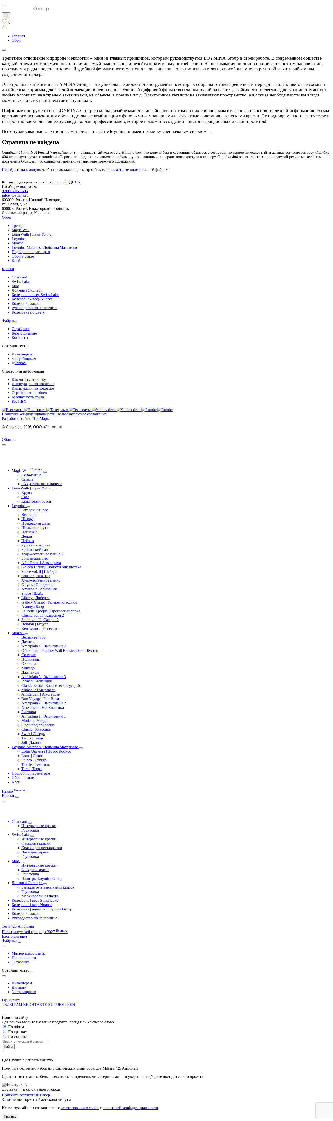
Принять (10, 1116)
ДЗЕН (70, 1004)
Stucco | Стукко (34, 760)
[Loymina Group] (25, 10)
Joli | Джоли (31, 742)
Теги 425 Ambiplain (18, 926)
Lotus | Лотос (32, 756)
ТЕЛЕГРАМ (12, 1004)
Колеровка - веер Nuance (32, 299)
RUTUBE (56, 1004)
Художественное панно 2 (42, 554)
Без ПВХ (19, 401)
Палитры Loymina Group (41, 878)
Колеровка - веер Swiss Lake (35, 295)
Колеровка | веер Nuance (32, 905)
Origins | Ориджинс (37, 585)
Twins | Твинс (32, 738)
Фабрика (9, 320)
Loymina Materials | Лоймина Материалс (45, 247)
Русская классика (35, 545)
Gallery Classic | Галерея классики (49, 602)
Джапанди (30, 672)
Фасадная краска (35, 870)
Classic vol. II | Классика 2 (42, 615)
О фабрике (20, 329)
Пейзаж (27, 541)
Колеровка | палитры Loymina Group (42, 909)
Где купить (11, 1000)
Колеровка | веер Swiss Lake (35, 900)
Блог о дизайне (24, 333)
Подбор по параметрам (31, 252)
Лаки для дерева (35, 852)
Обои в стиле (23, 256)
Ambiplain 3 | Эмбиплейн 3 (43, 677)
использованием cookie (80, 1108)
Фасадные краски (36, 843)
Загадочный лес (34, 510)
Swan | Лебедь (33, 734)
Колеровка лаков (25, 303)
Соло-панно (31, 475)
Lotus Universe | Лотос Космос (46, 751)
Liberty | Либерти (35, 598)
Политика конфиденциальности (28, 414)
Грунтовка (30, 830)
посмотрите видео (124, 169)
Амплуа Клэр (32, 606)
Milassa (17, 243)
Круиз (26, 492)
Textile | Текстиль (35, 764)
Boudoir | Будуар (34, 624)
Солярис (28, 655)
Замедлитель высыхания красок (47, 887)
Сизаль (27, 479)
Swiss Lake (20, 281)
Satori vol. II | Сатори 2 (40, 620)
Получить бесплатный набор (26, 1095)
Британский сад (34, 549)
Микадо (28, 668)
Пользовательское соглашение (81, 414)
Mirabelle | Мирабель (38, 690)
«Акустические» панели (41, 484)
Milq (15, 286)
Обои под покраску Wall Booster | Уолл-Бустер (59, 650)
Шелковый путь (34, 528)
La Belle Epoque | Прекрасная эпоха (50, 611)
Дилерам (19, 363)
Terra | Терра (31, 769)
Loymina (19, 239)
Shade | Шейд (32, 593)
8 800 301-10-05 (15, 191)
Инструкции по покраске (33, 388)
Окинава (28, 663)
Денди (26, 536)
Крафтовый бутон (36, 501)
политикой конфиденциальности (130, 1108)
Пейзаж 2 (29, 532)
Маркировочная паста (39, 896)
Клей (16, 261)
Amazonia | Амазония (39, 589)
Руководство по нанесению (34, 308)
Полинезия (30, 659)
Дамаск (27, 642)
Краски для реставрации (41, 848)
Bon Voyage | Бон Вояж (40, 699)
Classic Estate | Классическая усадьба (51, 685)
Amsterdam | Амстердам (40, 694)
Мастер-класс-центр (28, 953)
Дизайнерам (22, 354)
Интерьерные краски (38, 826)
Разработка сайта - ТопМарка (26, 418)
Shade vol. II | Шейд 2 (39, 571)
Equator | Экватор (35, 576)
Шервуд (27, 519)
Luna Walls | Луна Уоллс (31, 234)
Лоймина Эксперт (27, 290)
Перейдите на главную (21, 169)
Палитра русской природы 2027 (35, 932)
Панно (14, 791)
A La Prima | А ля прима (41, 563)
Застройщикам (24, 358)
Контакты (20, 337)
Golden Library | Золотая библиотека (51, 567)
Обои (6, 217)
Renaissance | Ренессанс (40, 628)
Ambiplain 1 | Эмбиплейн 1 (43, 716)
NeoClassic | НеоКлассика (42, 707)
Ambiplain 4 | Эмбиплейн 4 (43, 646)
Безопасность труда (28, 397)
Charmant (19, 277)
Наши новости (24, 958)
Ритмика (28, 712)
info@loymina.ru (15, 195)
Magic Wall (20, 230)
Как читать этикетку (29, 379)
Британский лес (34, 558)
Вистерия (29, 514)
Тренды (18, 225)
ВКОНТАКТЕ (35, 1004)
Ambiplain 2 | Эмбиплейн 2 (43, 703)
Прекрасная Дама (35, 523)
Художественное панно (40, 580)
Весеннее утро (33, 637)
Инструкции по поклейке (33, 384)
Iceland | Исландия (36, 681)
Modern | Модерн (35, 721)
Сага (25, 497)
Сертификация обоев (29, 393)
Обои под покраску (37, 725)
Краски (8, 269)
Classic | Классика (36, 729)
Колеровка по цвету (28, 312)
